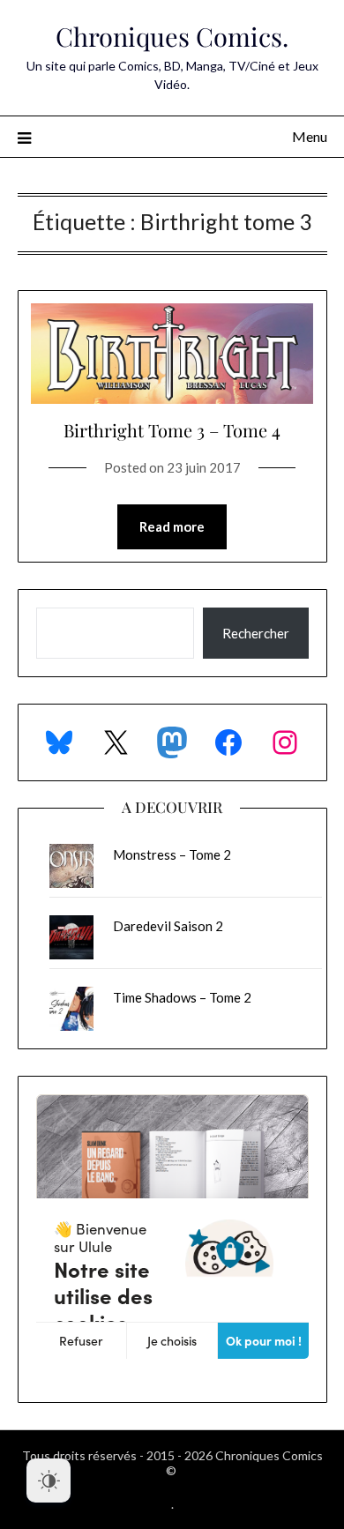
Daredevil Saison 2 (168, 926)
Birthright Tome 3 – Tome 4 (172, 430)
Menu (309, 136)
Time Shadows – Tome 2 (182, 997)
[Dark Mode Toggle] (48, 1480)
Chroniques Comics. (172, 36)
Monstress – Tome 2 (172, 854)
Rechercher (255, 633)
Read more (172, 526)
